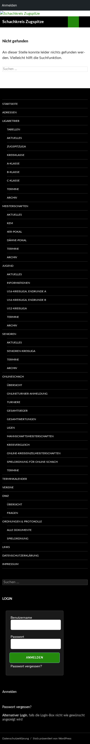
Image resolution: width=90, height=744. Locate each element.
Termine (13, 189)
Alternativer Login (14, 715)
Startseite (10, 104)
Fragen (12, 513)
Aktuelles (14, 138)
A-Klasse (13, 163)
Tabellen (13, 129)
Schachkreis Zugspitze (23, 22)
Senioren (9, 334)
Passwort (17, 637)
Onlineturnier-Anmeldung (27, 393)
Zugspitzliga (16, 146)
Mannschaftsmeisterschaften (30, 436)
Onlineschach (13, 376)
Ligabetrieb (10, 121)
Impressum (10, 564)
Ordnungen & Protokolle (22, 521)
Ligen (11, 427)
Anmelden (9, 692)
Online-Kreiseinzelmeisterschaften (33, 453)
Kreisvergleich (18, 444)
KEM (10, 223)
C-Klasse (13, 180)
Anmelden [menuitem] (9, 5)
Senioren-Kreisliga (21, 351)
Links (6, 547)
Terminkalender (14, 478)
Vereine (8, 487)
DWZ (5, 496)
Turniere (13, 402)
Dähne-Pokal (17, 240)
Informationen (18, 282)
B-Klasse (13, 172)
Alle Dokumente (19, 530)
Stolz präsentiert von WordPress (52, 738)
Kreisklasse (15, 155)
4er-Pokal (14, 231)
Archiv (12, 197)
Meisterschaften (15, 206)
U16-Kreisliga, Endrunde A (26, 291)
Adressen (9, 112)
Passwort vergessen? (26, 666)
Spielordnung (17, 538)
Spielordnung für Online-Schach (32, 461)
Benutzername (21, 617)
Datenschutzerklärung (20, 555)
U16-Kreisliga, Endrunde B (26, 300)
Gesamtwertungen (21, 419)
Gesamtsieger (17, 410)
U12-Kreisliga (17, 308)
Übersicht (14, 385)
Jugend (7, 265)
